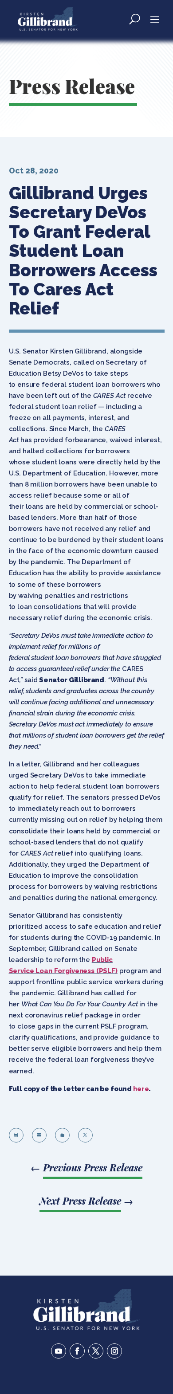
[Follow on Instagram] (114, 1351)
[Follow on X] (95, 1351)
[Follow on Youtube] (58, 1351)
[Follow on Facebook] (77, 1351)
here (141, 1089)
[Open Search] (134, 19)
